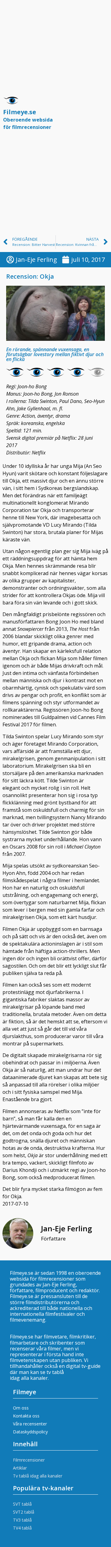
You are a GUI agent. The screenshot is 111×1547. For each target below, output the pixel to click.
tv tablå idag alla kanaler (37, 1375)
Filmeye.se (28, 119)
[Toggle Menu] (100, 116)
